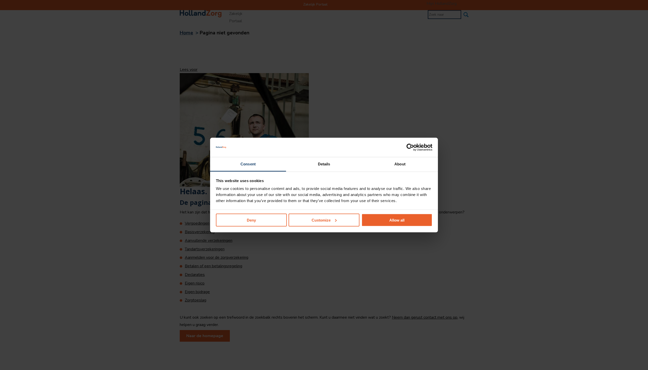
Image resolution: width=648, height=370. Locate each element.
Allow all (396, 220)
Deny (251, 220)
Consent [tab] (248, 164)
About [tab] (400, 164)
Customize (321, 220)
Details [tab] (324, 164)
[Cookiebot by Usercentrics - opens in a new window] (410, 147)
